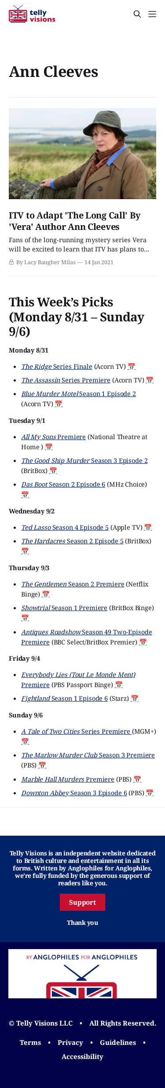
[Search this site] (137, 14)
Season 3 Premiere (88, 754)
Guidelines (118, 1042)
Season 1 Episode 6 (64, 698)
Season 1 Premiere (64, 607)
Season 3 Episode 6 (74, 792)
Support (82, 902)
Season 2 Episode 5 (72, 540)
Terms (30, 1042)
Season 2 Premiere (73, 583)
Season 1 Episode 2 (78, 393)
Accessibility (82, 1056)
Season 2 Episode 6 (63, 484)
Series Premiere (65, 379)
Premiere (53, 436)
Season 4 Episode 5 (65, 527)
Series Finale (56, 366)
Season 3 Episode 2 (84, 460)
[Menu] (152, 14)
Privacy (70, 1042)
